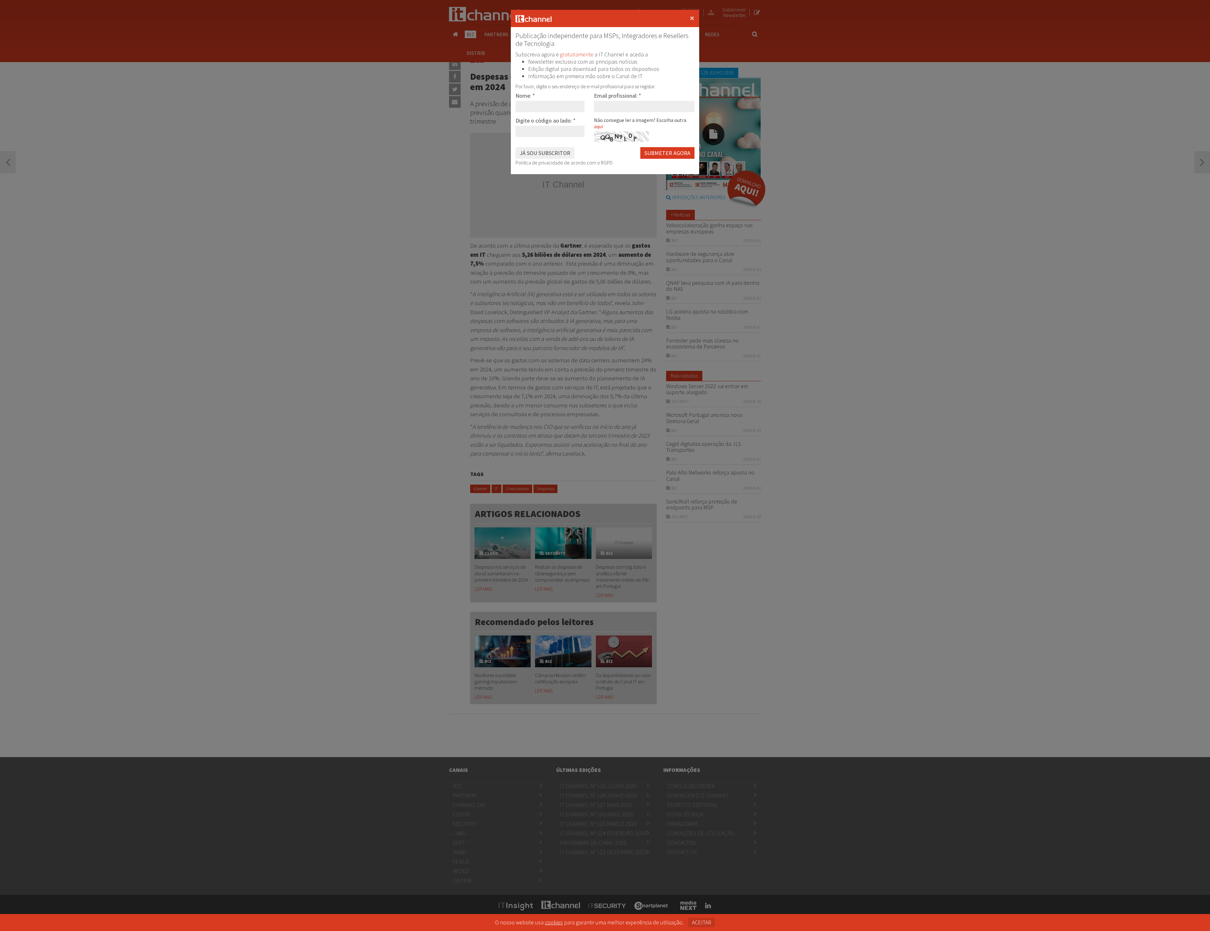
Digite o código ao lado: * (546, 120)
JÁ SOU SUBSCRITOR (545, 153)
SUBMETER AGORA (667, 153)
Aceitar (701, 922)
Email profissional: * (617, 95)
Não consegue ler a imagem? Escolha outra (640, 123)
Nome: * (525, 95)
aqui (598, 126)
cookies (554, 922)
